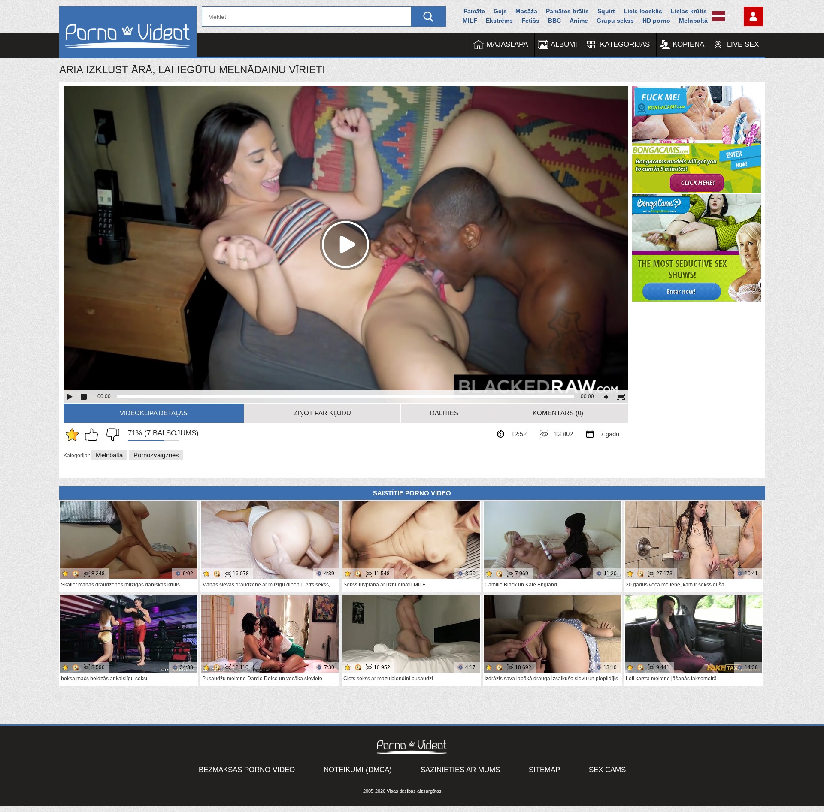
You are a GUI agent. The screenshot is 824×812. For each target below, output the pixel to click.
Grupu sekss (615, 20)
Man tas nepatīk (110, 434)
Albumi (564, 44)
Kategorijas (625, 44)
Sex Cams (607, 770)
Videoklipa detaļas (154, 413)
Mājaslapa (507, 44)
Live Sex (743, 44)
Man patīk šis (93, 434)
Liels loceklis (643, 11)
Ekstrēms (499, 20)
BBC (554, 20)
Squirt (606, 11)
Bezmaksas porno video (247, 770)
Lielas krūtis (689, 11)
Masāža (526, 11)
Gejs (500, 11)
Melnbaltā (693, 20)
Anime (579, 20)
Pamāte (474, 11)
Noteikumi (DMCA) (358, 770)
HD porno (656, 20)
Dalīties (444, 413)
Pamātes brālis (567, 11)
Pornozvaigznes (156, 455)
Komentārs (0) (558, 413)
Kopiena (688, 44)
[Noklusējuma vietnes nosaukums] (128, 32)
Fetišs (530, 20)
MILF (470, 20)
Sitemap (544, 770)
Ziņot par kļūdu (322, 413)
